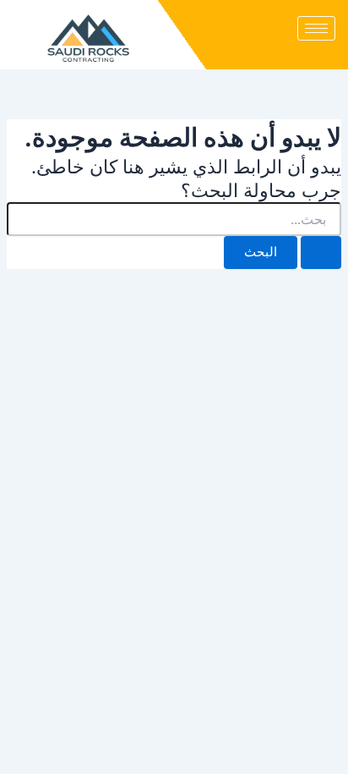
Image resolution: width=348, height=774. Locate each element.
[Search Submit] (321, 252)
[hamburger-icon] (316, 28)
